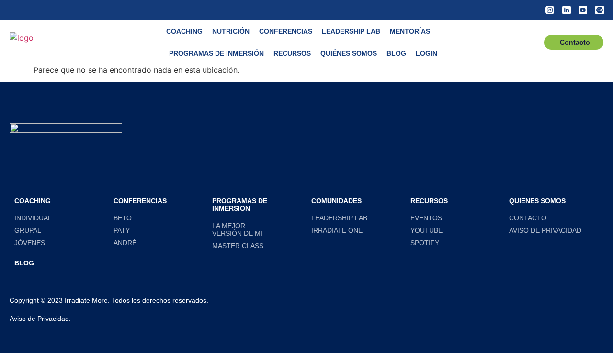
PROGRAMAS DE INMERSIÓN (239, 204)
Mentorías (410, 31)
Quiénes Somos (348, 53)
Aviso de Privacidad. (40, 318)
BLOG (24, 263)
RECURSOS (292, 53)
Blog (396, 53)
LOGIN (426, 53)
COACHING (184, 31)
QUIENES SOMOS (537, 201)
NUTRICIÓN (231, 31)
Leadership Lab (351, 31)
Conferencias (285, 31)
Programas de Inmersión (216, 53)
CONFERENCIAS (140, 201)
